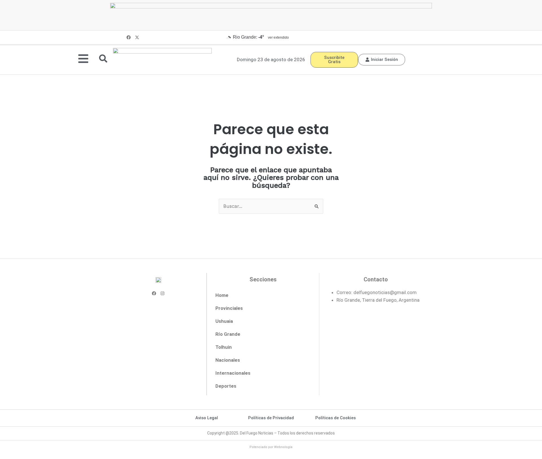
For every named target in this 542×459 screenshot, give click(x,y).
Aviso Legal (206, 417)
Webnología (283, 447)
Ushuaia (224, 321)
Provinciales (229, 308)
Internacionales (232, 373)
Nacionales (227, 360)
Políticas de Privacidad (271, 417)
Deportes (225, 386)
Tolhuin (223, 347)
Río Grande (227, 334)
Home (221, 295)
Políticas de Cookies (335, 417)
